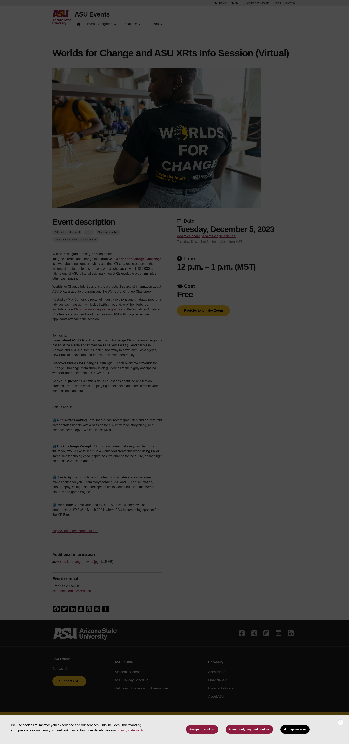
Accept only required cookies (249, 729)
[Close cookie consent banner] (340, 722)
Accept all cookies (202, 729)
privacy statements (130, 730)
